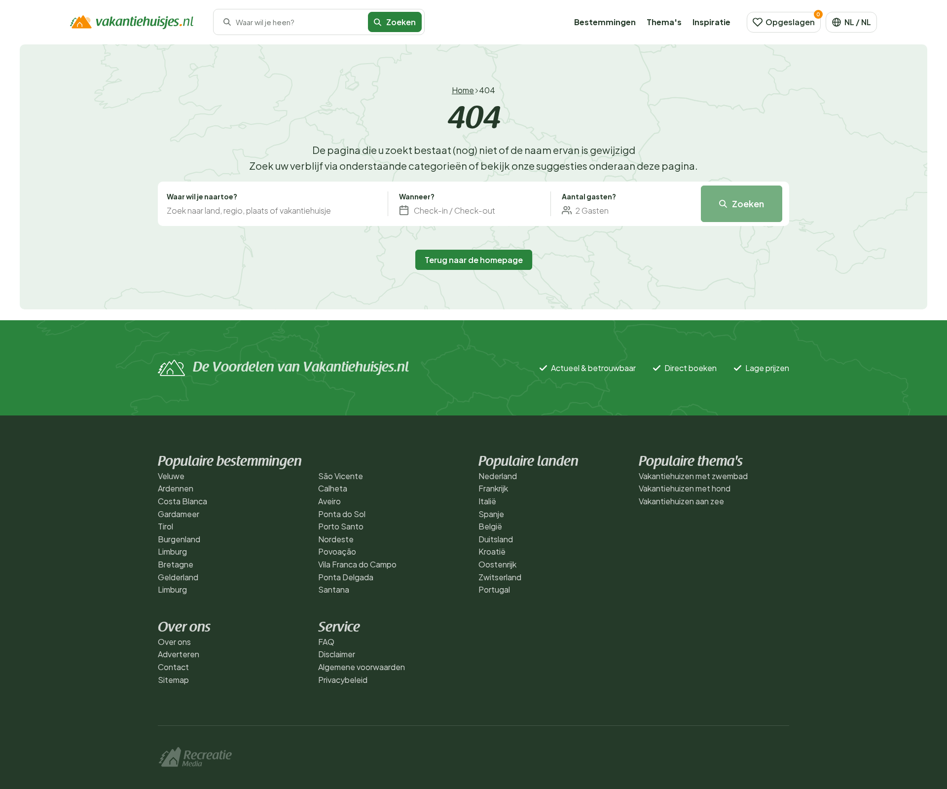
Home (463, 90)
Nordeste (336, 539)
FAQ (326, 642)
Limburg (172, 551)
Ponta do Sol (341, 514)
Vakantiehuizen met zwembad (693, 476)
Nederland (497, 476)
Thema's (664, 22)
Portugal (494, 589)
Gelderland (178, 577)
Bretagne (175, 564)
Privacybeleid (342, 680)
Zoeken (748, 203)
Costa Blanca (182, 501)
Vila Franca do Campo (357, 564)
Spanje (491, 514)
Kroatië (492, 551)
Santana (333, 589)
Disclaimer (336, 654)
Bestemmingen (605, 22)
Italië (487, 501)
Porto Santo (341, 526)
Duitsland (495, 539)
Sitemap (173, 680)
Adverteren (178, 654)
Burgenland (179, 539)
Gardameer (178, 514)
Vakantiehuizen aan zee (681, 501)
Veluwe (171, 476)
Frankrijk (493, 488)
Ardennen (175, 488)
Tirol (165, 526)
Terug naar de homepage (474, 260)
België (490, 526)
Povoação (337, 551)
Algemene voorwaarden (361, 667)
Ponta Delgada (345, 577)
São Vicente (340, 476)
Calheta (332, 488)
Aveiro (329, 501)
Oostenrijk (497, 564)
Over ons (174, 642)
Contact (173, 667)
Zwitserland (499, 577)
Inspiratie (711, 22)
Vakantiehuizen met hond (684, 488)
